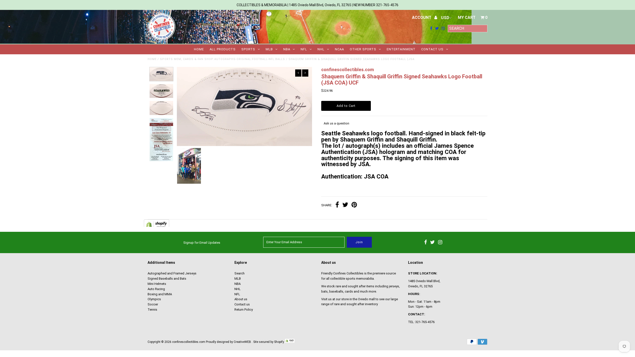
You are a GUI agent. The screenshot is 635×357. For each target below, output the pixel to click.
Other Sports (363, 49)
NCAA (339, 49)
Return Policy (243, 309)
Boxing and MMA (160, 294)
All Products (223, 49)
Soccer (153, 304)
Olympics (154, 299)
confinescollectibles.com (188, 342)
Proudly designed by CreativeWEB (228, 342)
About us (240, 299)
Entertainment (401, 49)
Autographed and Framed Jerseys (172, 273)
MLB (269, 49)
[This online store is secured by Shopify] (290, 342)
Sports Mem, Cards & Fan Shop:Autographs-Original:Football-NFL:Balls (222, 59)
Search (239, 273)
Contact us (432, 49)
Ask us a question (336, 123)
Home (199, 49)
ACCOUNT (422, 17)
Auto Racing (156, 289)
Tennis (152, 309)
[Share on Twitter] (345, 205)
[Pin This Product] (354, 205)
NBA (286, 49)
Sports (248, 49)
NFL (304, 49)
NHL (321, 49)
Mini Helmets (157, 284)
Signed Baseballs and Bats (167, 278)
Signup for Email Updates (201, 242)
